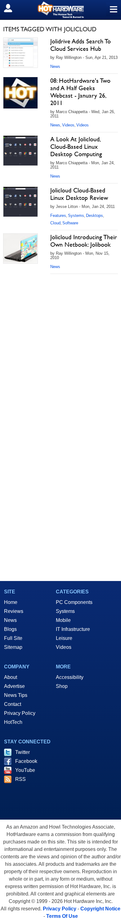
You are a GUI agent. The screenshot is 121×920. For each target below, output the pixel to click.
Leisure (64, 638)
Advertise (14, 686)
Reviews (13, 611)
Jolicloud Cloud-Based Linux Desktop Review (79, 194)
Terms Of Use (62, 916)
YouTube (25, 770)
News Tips (15, 695)
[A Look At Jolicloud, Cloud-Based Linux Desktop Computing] (20, 150)
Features (58, 215)
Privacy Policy (19, 713)
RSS (20, 779)
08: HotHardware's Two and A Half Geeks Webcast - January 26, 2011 (80, 92)
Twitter (22, 752)
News (55, 66)
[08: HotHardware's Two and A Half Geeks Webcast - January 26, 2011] (20, 92)
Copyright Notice (100, 908)
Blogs (10, 629)
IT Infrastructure (73, 629)
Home (10, 602)
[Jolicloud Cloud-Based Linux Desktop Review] (20, 202)
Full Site (13, 638)
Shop (62, 686)
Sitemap (13, 647)
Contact (12, 704)
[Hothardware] (60, 10)
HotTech (13, 722)
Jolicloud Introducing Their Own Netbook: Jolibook (83, 240)
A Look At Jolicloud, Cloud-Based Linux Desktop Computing (76, 146)
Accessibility (69, 677)
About (10, 677)
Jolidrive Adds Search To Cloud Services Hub (80, 44)
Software (70, 223)
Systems (76, 215)
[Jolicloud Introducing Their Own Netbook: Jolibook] (20, 248)
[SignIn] (12, 8)
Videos (68, 125)
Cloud (55, 223)
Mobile (63, 620)
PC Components (74, 602)
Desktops (94, 215)
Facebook (26, 761)
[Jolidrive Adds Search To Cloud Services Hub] (20, 53)
